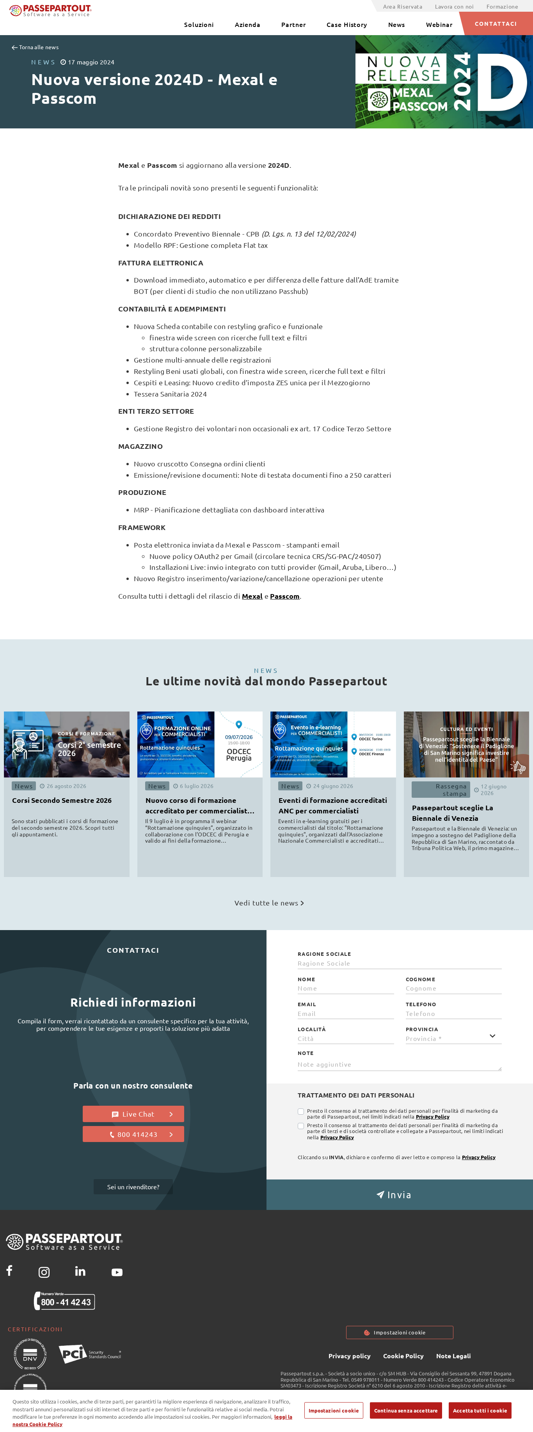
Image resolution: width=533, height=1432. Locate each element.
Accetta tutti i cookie (480, 1410)
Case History (347, 24)
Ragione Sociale (324, 954)
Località (312, 1029)
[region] (266, 1411)
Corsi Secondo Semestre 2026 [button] (62, 799)
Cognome (421, 979)
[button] (399, 1194)
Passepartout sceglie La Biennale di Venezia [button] (452, 812)
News (396, 24)
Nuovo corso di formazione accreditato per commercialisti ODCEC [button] (197, 806)
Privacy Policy (432, 1116)
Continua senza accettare (406, 1410)
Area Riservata (403, 6)
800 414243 (137, 1134)
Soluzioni (199, 24)
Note (306, 1053)
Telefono (421, 1004)
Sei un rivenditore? (133, 1186)
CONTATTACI (496, 23)
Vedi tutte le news (266, 902)
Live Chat (138, 1114)
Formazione (503, 6)
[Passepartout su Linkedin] (80, 1271)
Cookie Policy (403, 1356)
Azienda (248, 24)
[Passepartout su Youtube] (117, 1271)
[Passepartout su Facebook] (9, 1271)
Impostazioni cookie (400, 1332)
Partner (293, 24)
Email (307, 1004)
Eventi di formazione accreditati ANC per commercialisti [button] (333, 805)
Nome (307, 979)
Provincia (422, 1029)
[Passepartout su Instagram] (44, 1271)
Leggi (89, 852)
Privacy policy (350, 1356)
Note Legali (453, 1356)
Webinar (439, 24)
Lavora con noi (454, 6)
